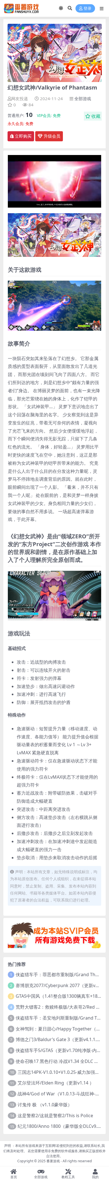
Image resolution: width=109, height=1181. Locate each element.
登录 (87, 8)
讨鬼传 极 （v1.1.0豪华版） (45, 1105)
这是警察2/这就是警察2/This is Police (55, 1115)
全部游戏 (82, 98)
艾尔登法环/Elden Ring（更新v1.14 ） (56, 1083)
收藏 (95, 116)
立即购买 (23, 136)
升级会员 (51, 136)
